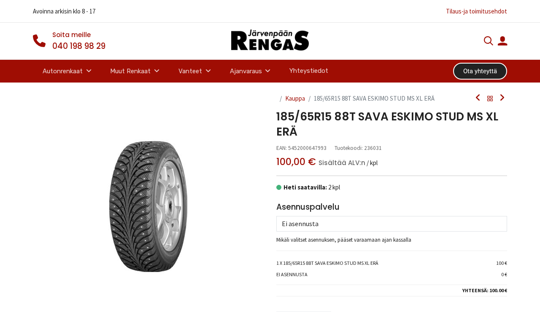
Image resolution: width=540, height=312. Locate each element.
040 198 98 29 (78, 46)
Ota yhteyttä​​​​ (480, 71)
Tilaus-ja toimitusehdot (476, 11)
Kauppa (295, 98)
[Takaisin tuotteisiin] (490, 98)
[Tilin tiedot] (502, 42)
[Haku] (488, 42)
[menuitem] (309, 71)
